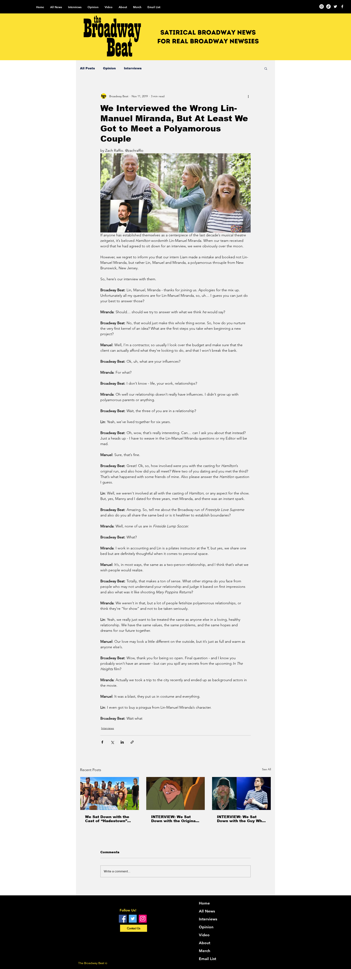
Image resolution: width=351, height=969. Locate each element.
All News (207, 911)
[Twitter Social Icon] (133, 919)
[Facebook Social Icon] (123, 919)
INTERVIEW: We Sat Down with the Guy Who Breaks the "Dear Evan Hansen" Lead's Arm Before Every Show (240, 819)
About (204, 943)
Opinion (109, 68)
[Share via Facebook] (102, 742)
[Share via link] (132, 742)
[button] (266, 68)
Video (204, 935)
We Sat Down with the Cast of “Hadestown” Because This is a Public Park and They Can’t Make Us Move (107, 819)
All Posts (87, 68)
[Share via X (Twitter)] (112, 742)
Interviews (133, 68)
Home (204, 903)
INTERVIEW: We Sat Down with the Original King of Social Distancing (174, 819)
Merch (204, 950)
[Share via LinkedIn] (122, 742)
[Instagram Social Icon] (143, 919)
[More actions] (248, 96)
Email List (207, 958)
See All (266, 769)
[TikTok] (328, 6)
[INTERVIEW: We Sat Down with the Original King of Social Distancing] (175, 793)
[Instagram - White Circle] (321, 6)
